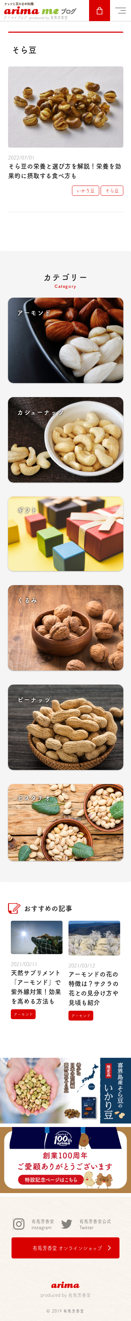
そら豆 (112, 190)
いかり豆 (86, 190)
